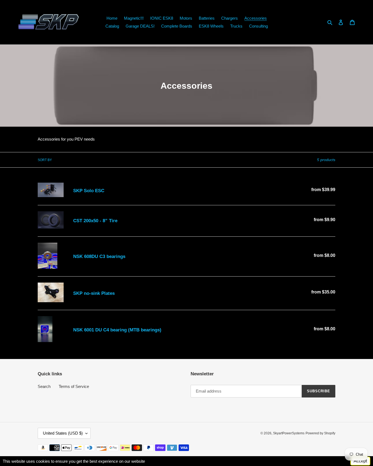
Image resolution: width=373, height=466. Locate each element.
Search (44, 386)
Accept (360, 461)
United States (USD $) (63, 433)
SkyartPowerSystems (288, 433)
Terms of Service (74, 386)
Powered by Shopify (320, 433)
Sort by (45, 160)
